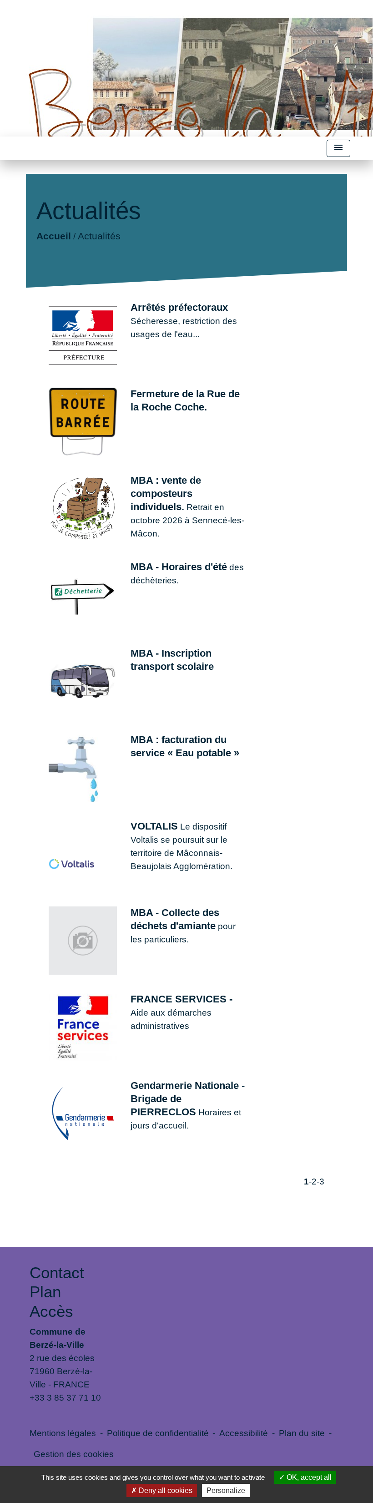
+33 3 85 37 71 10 (65, 1397)
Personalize (226, 1490)
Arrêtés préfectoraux (179, 307)
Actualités (99, 236)
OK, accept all (308, 1477)
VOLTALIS (154, 826)
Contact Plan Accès (57, 1292)
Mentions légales (63, 1433)
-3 (320, 1181)
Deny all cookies (164, 1490)
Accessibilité (243, 1433)
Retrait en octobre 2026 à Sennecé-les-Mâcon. (187, 520)
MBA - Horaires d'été (179, 566)
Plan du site (302, 1433)
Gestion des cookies (74, 1454)
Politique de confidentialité (158, 1433)
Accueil (53, 236)
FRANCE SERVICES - (181, 999)
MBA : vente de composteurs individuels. (166, 493)
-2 (313, 1181)
